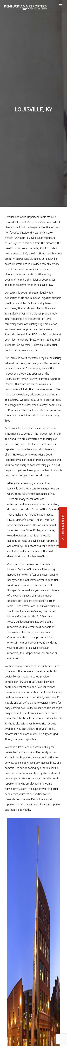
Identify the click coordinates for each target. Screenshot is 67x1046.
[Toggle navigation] (59, 5)
